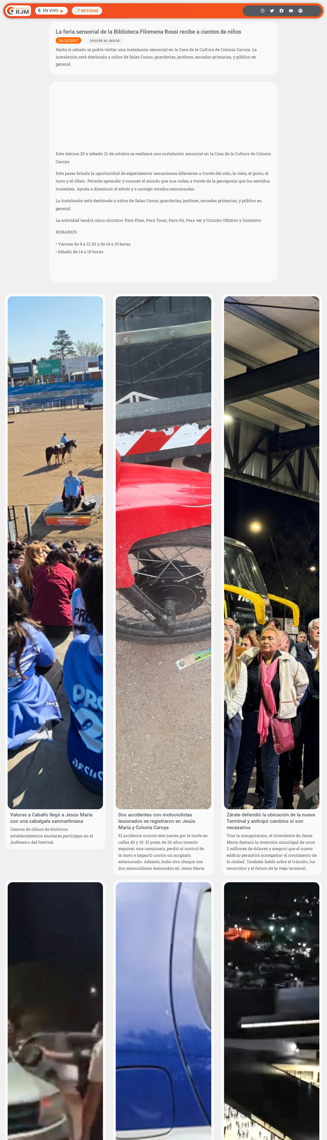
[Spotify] (300, 11)
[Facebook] (281, 11)
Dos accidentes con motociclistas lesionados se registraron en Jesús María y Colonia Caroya (156, 821)
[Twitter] (272, 11)
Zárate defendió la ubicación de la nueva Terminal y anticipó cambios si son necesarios (271, 821)
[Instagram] (263, 11)
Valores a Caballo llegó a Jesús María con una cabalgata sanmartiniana (51, 818)
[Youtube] (291, 11)
